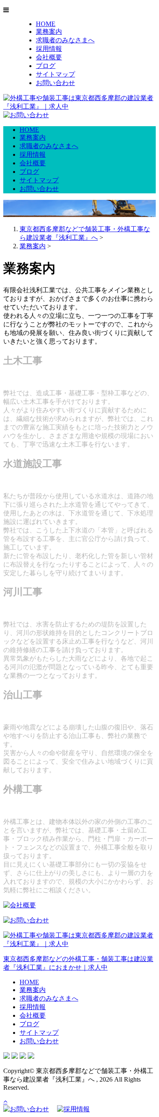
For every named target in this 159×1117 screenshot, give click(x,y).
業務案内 (49, 31)
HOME (45, 23)
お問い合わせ (55, 82)
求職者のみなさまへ (65, 40)
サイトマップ (55, 74)
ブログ (45, 65)
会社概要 (49, 57)
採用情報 (49, 48)
